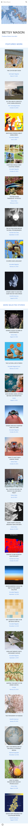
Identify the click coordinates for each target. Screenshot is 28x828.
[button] (1, 2)
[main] (14, 33)
